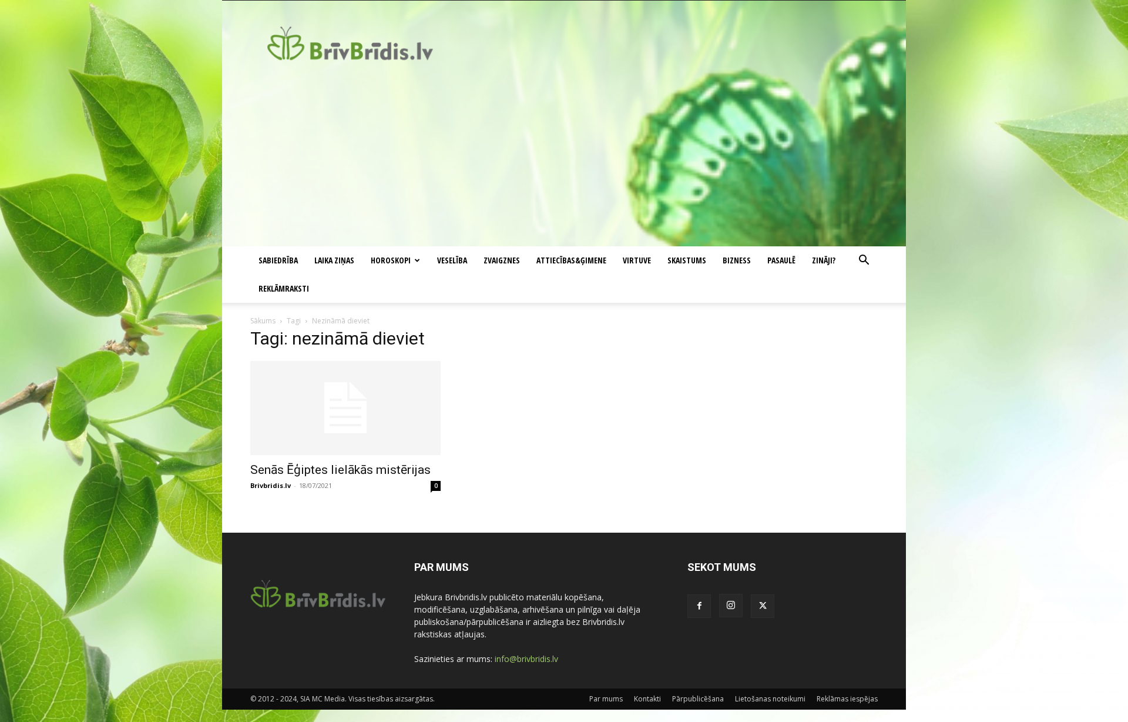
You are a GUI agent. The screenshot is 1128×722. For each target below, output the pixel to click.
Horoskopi (391, 260)
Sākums (263, 321)
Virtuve (637, 260)
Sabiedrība (278, 260)
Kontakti (647, 699)
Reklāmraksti (283, 288)
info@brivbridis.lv (526, 658)
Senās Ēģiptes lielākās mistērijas (340, 470)
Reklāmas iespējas (847, 699)
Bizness (737, 260)
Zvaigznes (502, 260)
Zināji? (823, 260)
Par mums (606, 699)
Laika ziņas (334, 260)
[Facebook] (699, 606)
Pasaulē (781, 260)
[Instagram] (731, 605)
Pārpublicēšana (698, 699)
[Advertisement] (564, 158)
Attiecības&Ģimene (571, 260)
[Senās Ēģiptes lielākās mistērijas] (345, 408)
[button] (864, 261)
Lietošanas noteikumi (770, 699)
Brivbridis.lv (270, 485)
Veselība (452, 260)
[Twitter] (762, 606)
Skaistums (686, 260)
